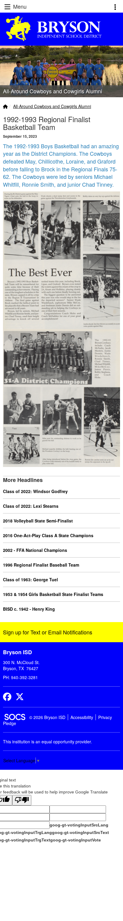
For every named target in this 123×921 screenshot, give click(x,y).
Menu (19, 6)
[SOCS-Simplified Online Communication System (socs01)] (14, 717)
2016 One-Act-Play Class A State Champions (48, 535)
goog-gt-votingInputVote (75, 840)
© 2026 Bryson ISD (47, 717)
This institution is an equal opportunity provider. (47, 742)
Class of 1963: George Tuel (30, 579)
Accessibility (81, 717)
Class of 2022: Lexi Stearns (31, 506)
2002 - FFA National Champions (35, 550)
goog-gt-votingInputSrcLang (79, 825)
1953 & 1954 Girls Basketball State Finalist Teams (53, 594)
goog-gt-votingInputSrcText (80, 832)
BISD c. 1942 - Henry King (29, 609)
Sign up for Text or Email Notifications (47, 632)
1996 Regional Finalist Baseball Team (41, 565)
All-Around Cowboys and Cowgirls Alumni (52, 106)
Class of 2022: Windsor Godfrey (35, 491)
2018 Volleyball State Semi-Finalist (38, 521)
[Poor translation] (21, 800)
